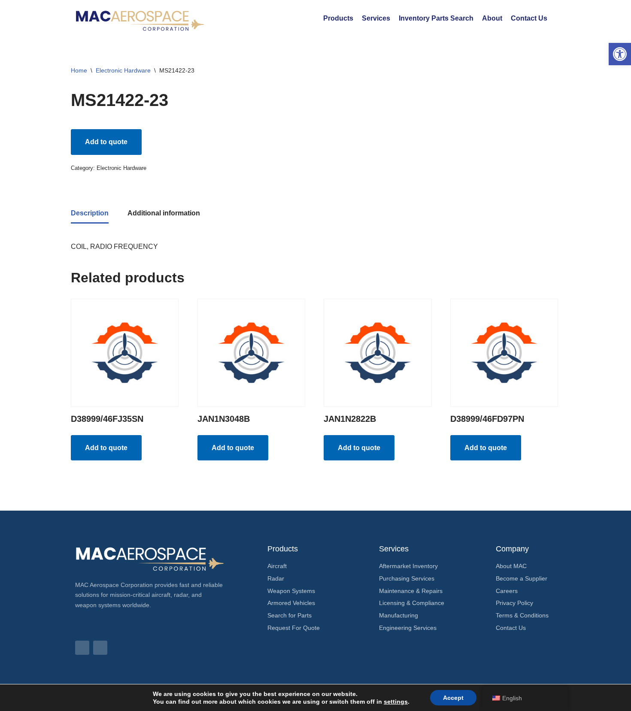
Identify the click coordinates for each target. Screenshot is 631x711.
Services (376, 18)
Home (79, 70)
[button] (620, 54)
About (492, 18)
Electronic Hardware (123, 70)
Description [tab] (90, 213)
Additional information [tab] (163, 213)
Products (338, 18)
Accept (453, 697)
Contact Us (529, 18)
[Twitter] (100, 648)
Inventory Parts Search (436, 18)
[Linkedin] (82, 648)
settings (396, 701)
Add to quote (106, 141)
